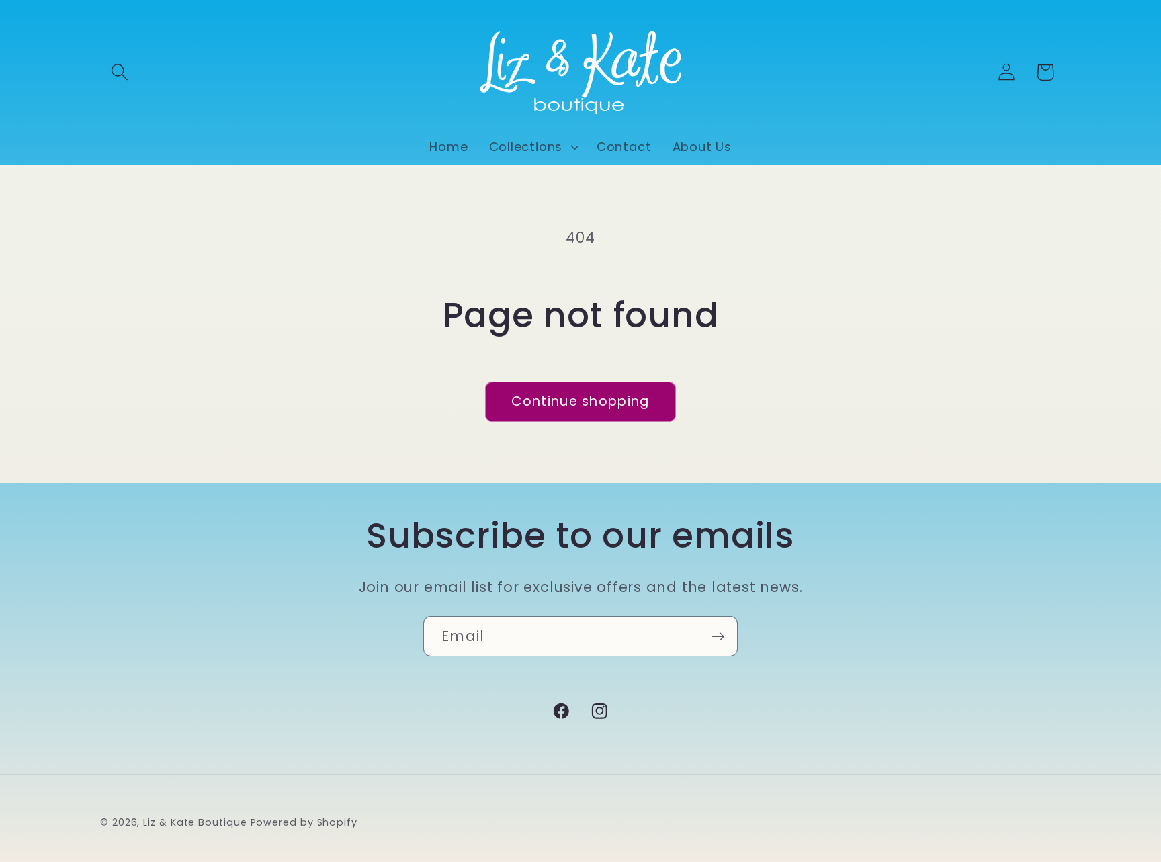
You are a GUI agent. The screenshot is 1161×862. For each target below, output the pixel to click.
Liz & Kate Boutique (195, 821)
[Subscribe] (718, 636)
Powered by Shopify (304, 821)
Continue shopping (580, 401)
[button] (119, 72)
